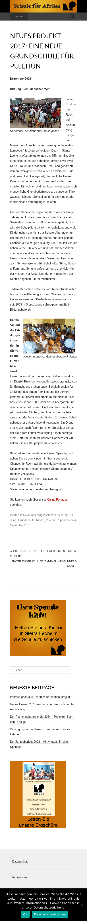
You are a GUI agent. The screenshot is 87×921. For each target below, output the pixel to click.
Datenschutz (20, 861)
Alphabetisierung (57, 515)
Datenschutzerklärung (50, 914)
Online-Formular (57, 499)
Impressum (19, 877)
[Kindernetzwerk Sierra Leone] (43, 6)
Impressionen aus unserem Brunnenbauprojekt (40, 697)
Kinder (40, 520)
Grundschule (26, 520)
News (26, 515)
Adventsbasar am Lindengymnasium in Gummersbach (44, 564)
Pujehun (51, 520)
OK (25, 914)
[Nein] (81, 904)
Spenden (64, 520)
